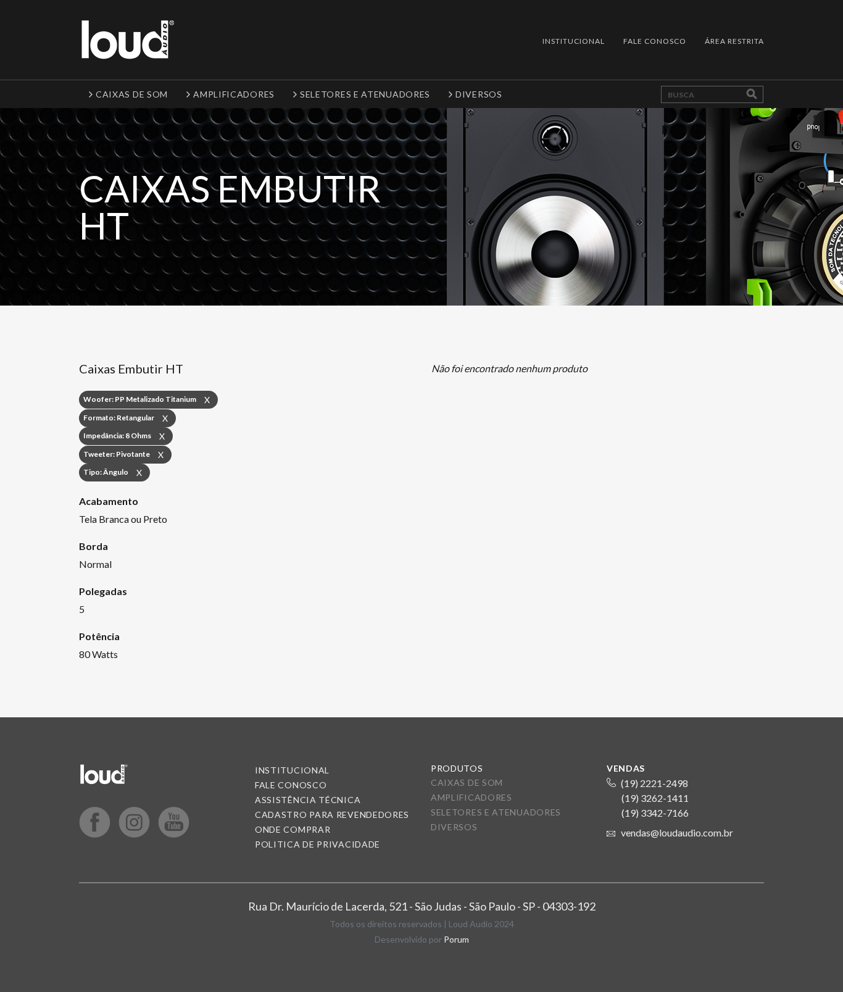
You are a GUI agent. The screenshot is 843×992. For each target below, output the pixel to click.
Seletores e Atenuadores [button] (365, 94)
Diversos (454, 827)
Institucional (573, 41)
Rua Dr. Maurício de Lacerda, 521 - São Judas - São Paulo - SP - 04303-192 (422, 906)
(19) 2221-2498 (654, 783)
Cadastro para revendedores (332, 814)
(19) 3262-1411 (655, 798)
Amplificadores (471, 797)
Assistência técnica (307, 799)
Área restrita (734, 41)
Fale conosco (290, 785)
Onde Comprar (292, 829)
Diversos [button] (478, 94)
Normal (95, 564)
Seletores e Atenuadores (496, 812)
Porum (456, 939)
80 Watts (98, 654)
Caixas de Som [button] (132, 94)
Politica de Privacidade (317, 844)
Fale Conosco (654, 41)
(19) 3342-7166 (655, 813)
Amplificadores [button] (234, 94)
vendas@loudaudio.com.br (677, 832)
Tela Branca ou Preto (123, 519)
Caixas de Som (467, 782)
